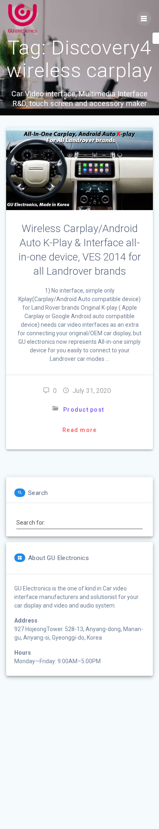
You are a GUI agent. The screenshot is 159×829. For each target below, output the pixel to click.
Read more (79, 430)
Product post (83, 409)
